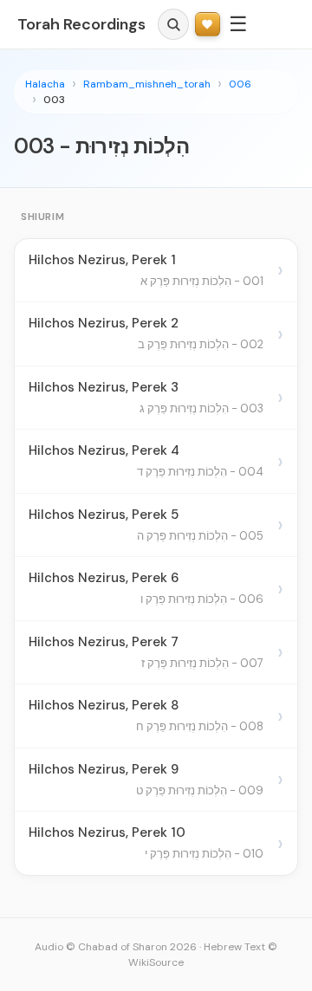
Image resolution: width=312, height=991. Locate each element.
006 (240, 84)
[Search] (173, 24)
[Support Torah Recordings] (207, 24)
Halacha (45, 84)
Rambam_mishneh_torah (147, 84)
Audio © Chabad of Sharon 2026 (116, 947)
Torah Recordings (81, 24)
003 (54, 100)
